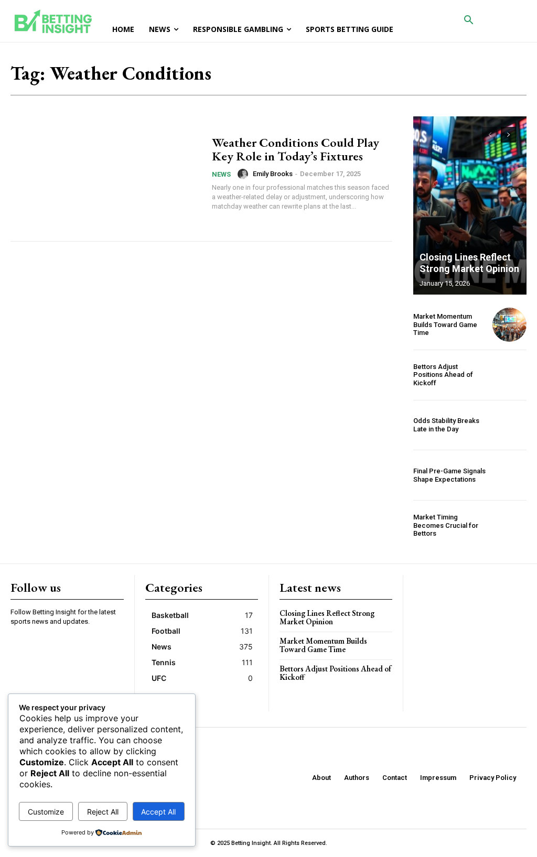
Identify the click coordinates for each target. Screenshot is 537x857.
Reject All (103, 811)
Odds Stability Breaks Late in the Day (446, 425)
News (221, 174)
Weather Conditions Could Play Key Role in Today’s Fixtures (295, 149)
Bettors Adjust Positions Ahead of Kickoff (443, 375)
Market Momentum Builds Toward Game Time (445, 324)
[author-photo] (244, 174)
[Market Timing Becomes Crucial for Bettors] (509, 525)
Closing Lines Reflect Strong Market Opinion (469, 263)
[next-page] (508, 135)
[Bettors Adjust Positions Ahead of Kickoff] (509, 375)
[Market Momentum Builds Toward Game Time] (509, 325)
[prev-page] (489, 135)
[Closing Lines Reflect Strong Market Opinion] (470, 205)
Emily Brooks (273, 174)
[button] (469, 21)
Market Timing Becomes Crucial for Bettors (445, 525)
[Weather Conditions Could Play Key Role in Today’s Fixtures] (105, 173)
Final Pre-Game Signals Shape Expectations (449, 475)
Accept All (158, 811)
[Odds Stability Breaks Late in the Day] (509, 425)
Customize (46, 811)
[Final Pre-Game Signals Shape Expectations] (509, 475)
